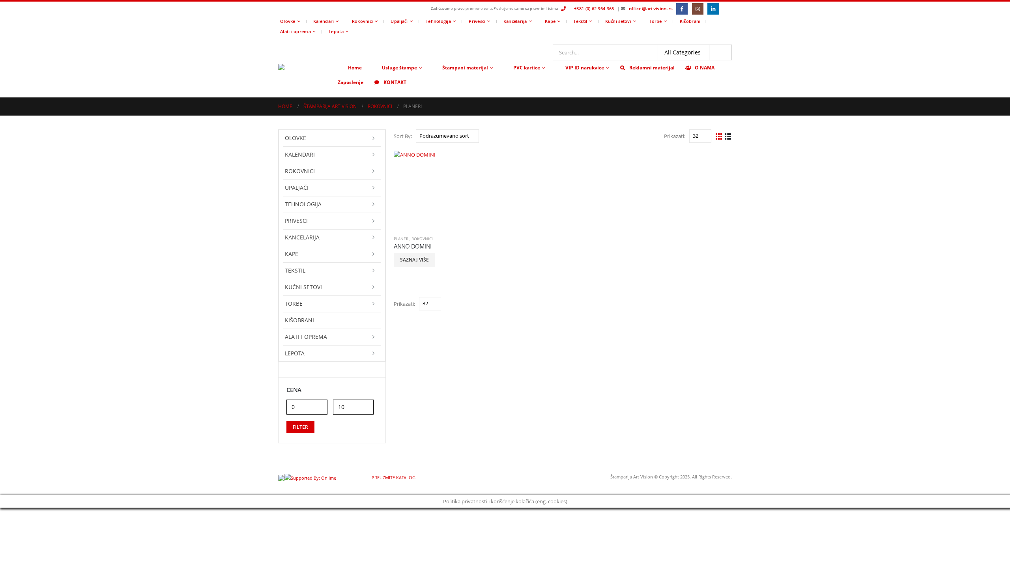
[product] (433, 190)
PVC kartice (526, 67)
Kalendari (323, 21)
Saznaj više (414, 259)
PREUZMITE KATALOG (392, 477)
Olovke (288, 21)
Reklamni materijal (652, 67)
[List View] (728, 136)
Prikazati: (674, 136)
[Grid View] (719, 136)
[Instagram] (697, 9)
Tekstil (580, 21)
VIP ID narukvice (584, 67)
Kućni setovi (618, 21)
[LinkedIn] (713, 9)
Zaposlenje (350, 82)
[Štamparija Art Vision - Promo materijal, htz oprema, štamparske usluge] (305, 67)
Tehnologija (438, 21)
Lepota (336, 31)
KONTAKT (394, 82)
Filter (300, 427)
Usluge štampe (399, 67)
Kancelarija (515, 21)
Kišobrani (690, 21)
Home (355, 67)
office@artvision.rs (651, 8)
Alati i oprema (295, 31)
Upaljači (399, 21)
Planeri (402, 238)
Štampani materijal (465, 67)
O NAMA (704, 67)
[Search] (720, 52)
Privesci (477, 21)
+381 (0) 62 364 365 (594, 8)
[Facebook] (682, 9)
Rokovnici (362, 21)
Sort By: (403, 136)
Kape (550, 21)
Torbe (655, 21)
